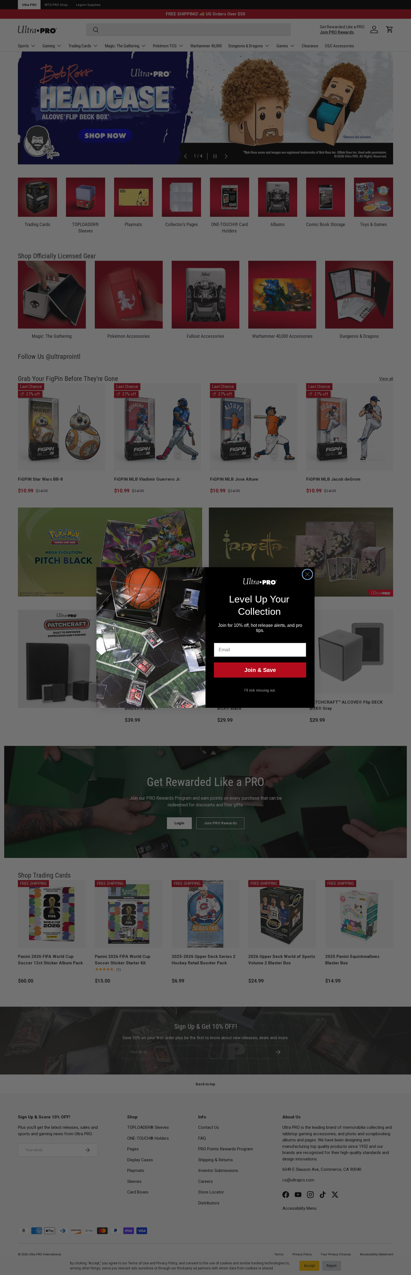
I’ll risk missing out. (260, 690)
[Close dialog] (307, 574)
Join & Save (260, 670)
